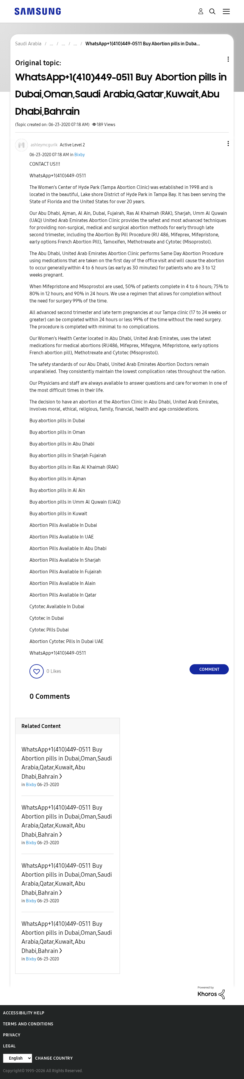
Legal (9, 1046)
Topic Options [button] (218, 59)
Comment (209, 669)
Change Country (54, 1058)
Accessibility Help (23, 1013)
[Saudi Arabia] (37, 11)
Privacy (11, 1035)
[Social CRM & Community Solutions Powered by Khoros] (211, 992)
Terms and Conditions (28, 1024)
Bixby (79, 154)
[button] (218, 143)
